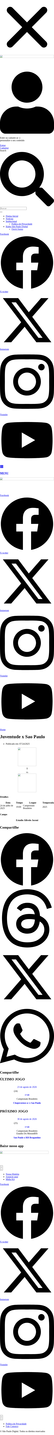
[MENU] (1, 467)
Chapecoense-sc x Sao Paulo (27, 1103)
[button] (27, 859)
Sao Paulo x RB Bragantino (27, 1137)
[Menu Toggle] (1, 1168)
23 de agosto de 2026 (27, 1087)
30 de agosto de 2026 (27, 1119)
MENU (4, 473)
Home (3, 729)
